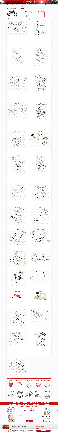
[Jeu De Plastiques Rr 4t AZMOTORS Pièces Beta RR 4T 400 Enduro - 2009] (40, 299)
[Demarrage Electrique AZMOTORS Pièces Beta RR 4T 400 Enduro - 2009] (17, 218)
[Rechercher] (45, 4)
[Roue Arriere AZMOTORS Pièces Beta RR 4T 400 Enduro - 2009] (40, 316)
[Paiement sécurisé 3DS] (11, 410)
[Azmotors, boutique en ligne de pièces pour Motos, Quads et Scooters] (29, 1)
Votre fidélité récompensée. (19, 419)
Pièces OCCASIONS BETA (38, 391)
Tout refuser (38, 430)
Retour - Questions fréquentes (38, 425)
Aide (33, 4)
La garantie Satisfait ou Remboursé (20, 414)
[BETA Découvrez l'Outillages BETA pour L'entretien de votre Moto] (11, 384)
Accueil (23, 4)
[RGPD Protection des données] (46, 412)
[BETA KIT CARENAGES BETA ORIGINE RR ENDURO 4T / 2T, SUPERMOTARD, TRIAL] (20, 384)
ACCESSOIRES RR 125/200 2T (38, 380)
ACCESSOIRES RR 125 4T (11, 391)
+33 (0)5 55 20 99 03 (17, 425)
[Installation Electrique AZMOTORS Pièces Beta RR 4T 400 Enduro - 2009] (40, 276)
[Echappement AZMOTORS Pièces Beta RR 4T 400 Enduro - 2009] (40, 217)
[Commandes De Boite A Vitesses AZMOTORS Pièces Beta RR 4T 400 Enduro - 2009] (17, 168)
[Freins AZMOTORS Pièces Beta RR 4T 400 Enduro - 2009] (40, 257)
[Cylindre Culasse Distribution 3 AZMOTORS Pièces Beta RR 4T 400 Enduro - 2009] (40, 194)
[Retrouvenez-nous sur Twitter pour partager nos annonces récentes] (28, 421)
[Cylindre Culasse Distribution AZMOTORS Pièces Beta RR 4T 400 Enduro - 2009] (40, 169)
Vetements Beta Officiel (20, 391)
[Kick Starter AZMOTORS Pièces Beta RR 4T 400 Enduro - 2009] (17, 318)
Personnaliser (43, 430)
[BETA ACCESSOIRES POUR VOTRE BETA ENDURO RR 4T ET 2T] (29, 386)
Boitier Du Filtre (28, 15)
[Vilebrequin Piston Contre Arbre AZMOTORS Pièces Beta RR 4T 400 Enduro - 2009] (17, 367)
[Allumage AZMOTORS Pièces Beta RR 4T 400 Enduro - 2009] (40, 34)
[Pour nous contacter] (46, 419)
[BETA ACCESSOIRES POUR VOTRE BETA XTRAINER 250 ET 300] (47, 386)
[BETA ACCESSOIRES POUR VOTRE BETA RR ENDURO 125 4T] (11, 396)
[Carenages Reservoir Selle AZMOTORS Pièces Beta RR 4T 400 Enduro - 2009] (17, 112)
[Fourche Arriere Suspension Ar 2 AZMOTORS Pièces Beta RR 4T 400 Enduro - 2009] (17, 259)
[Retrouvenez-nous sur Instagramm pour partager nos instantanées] (30, 421)
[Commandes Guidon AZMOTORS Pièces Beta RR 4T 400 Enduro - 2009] (40, 139)
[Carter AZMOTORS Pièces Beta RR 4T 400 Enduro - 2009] (40, 117)
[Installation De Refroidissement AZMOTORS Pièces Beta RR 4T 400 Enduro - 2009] (17, 279)
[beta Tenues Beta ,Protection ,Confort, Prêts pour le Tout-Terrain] (20, 395)
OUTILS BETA (11, 380)
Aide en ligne (21, 415)
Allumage (27, 13)
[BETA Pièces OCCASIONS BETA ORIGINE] (38, 395)
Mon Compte (26, 4)
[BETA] (47, 397)
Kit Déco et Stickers (29, 391)
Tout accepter (48, 430)
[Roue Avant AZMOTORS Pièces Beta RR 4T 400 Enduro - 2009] (17, 338)
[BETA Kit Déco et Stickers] (29, 394)
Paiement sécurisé (18, 408)
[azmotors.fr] (15, 5)
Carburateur (27, 16)
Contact (31, 4)
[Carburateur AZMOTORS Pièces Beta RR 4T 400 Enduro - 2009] (40, 89)
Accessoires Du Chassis (29, 12)
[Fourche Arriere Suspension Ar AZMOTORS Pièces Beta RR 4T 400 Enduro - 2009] (40, 237)
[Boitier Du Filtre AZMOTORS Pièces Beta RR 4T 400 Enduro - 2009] (17, 83)
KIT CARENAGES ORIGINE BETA (20, 380)
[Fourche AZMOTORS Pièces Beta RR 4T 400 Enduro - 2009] (17, 240)
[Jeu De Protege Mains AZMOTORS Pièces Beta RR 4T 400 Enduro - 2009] (17, 299)
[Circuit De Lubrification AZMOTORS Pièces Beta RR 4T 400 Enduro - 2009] (17, 143)
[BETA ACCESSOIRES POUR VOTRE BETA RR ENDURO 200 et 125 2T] (38, 385)
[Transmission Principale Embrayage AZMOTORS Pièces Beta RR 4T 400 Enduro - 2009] (40, 343)
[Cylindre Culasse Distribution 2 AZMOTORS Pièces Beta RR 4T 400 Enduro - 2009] (17, 195)
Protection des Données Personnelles (39, 426)
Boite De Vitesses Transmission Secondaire (31, 14)
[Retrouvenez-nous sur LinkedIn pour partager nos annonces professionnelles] (32, 421)
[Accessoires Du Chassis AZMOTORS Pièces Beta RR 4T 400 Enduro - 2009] (17, 28)
